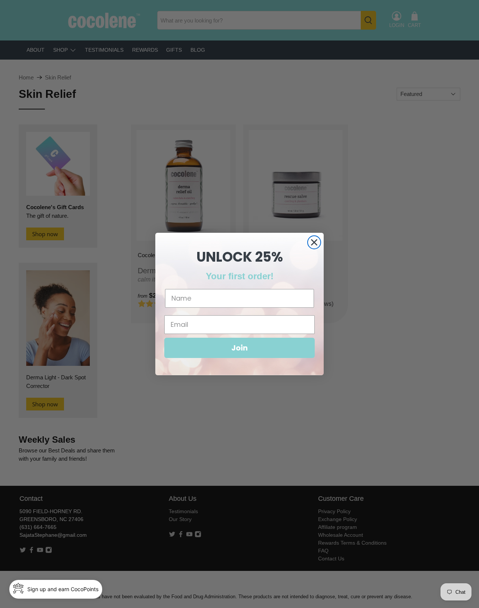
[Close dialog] (314, 242)
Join (239, 348)
